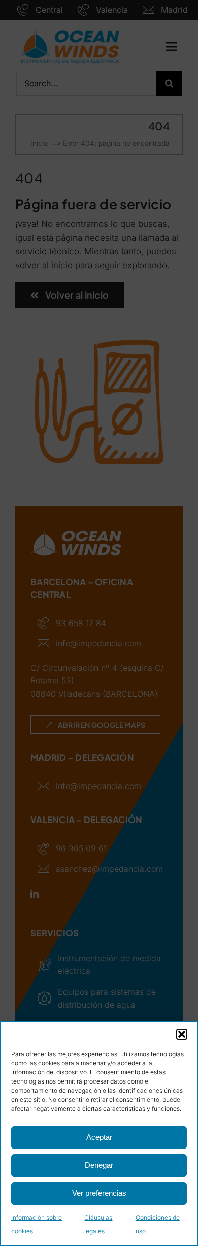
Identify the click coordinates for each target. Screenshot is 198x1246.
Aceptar (99, 1137)
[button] (182, 1034)
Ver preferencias (99, 1193)
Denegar (99, 1165)
